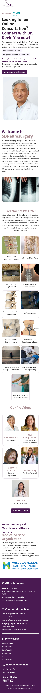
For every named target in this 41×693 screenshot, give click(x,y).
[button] (36, 4)
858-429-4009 (7, 660)
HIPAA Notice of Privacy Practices (25, 685)
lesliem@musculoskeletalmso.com (14, 630)
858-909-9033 (7, 647)
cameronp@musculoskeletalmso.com (15, 620)
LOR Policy (8, 685)
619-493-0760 (7, 653)
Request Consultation (14, 72)
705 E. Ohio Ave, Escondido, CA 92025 (15, 600)
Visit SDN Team (20, 510)
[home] (8, 3)
